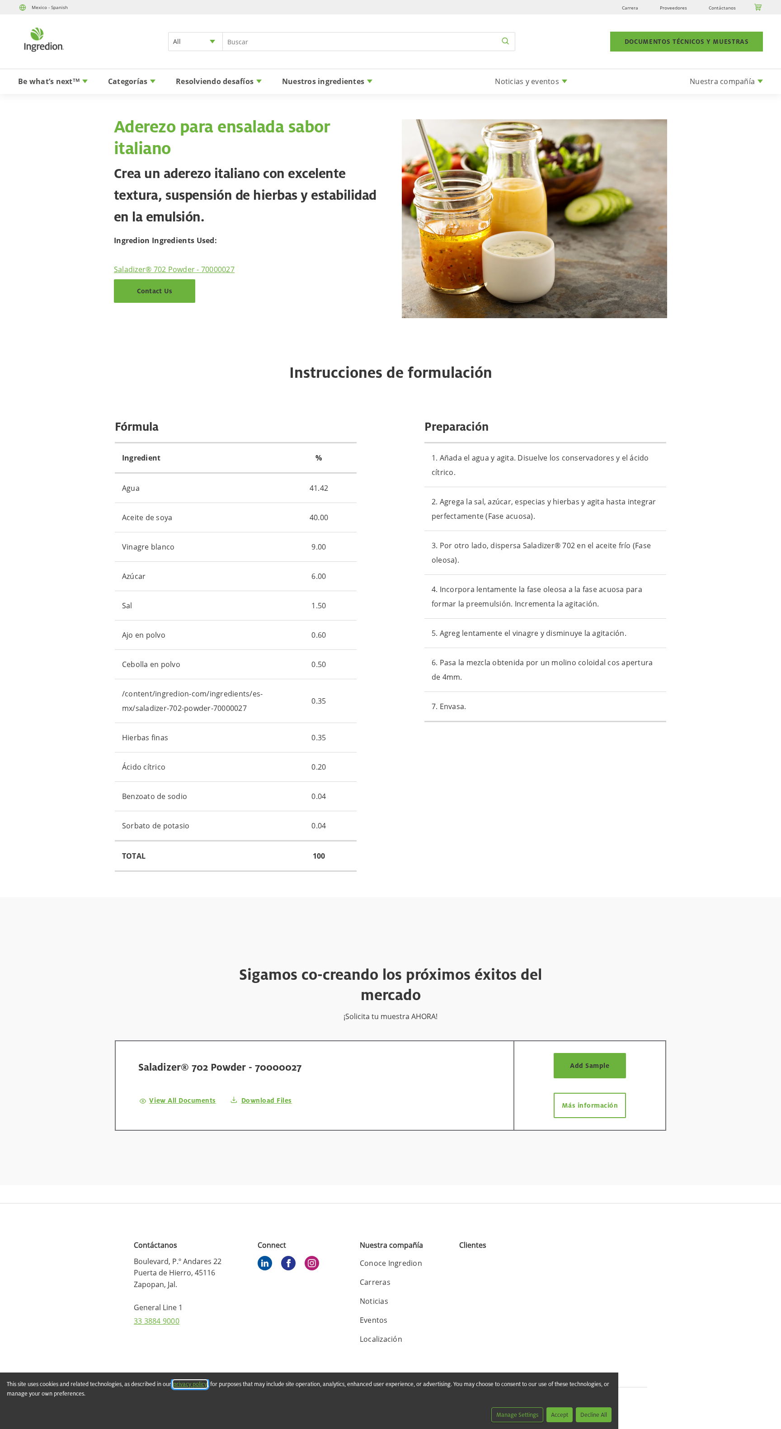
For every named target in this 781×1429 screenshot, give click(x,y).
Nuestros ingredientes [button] (323, 81)
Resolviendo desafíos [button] (215, 81)
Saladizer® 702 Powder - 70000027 (174, 269)
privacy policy (190, 1384)
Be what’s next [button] (49, 81)
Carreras (375, 1282)
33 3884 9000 (156, 1321)
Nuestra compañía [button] (722, 81)
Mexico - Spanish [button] (50, 7)
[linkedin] (267, 1264)
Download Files (266, 1100)
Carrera (630, 8)
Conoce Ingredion (391, 1263)
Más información (590, 1105)
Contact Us (155, 291)
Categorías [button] (128, 81)
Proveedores (673, 8)
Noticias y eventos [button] (527, 81)
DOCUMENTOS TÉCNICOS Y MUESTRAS (687, 42)
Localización (381, 1339)
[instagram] (314, 1264)
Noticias (374, 1301)
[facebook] (290, 1264)
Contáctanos (722, 8)
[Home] (43, 52)
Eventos (374, 1320)
